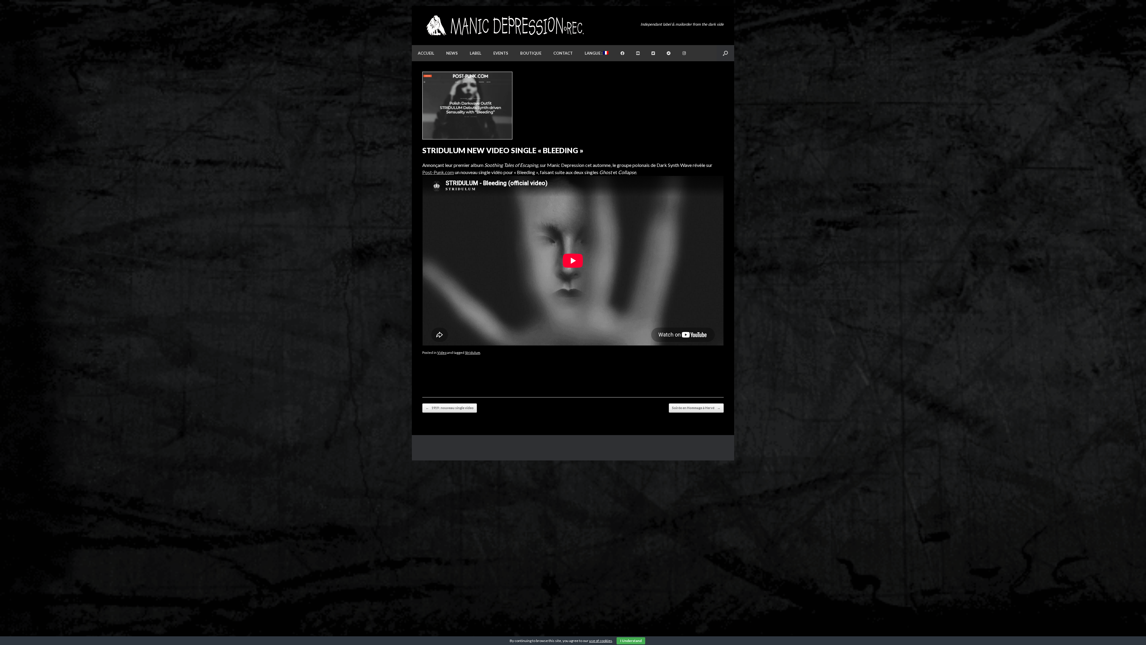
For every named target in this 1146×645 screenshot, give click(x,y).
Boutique (530, 53)
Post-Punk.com (438, 172)
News (452, 53)
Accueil (426, 53)
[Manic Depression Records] (504, 25)
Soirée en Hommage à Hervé (696, 408)
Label (475, 53)
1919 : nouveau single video (450, 408)
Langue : (594, 53)
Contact (563, 53)
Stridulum (472, 352)
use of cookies (600, 640)
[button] (725, 53)
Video (441, 352)
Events (500, 53)
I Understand (631, 640)
